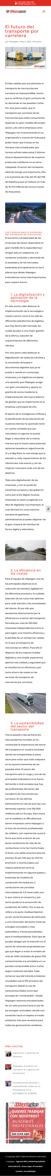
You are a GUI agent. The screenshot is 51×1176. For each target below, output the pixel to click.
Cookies (19, 1171)
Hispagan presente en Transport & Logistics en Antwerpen (26, 1069)
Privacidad (37, 1166)
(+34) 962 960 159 (25, 2)
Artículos (37, 41)
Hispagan (13, 41)
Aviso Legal (27, 1166)
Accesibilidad (29, 1171)
